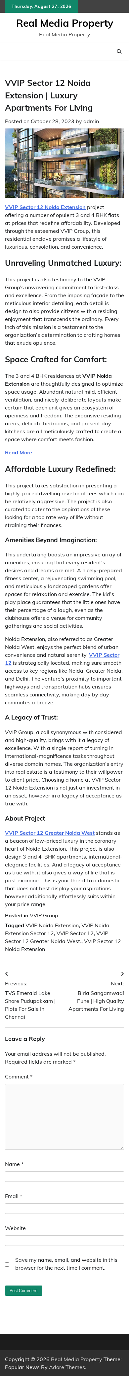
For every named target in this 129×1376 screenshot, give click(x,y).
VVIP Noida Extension (52, 925)
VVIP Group (44, 915)
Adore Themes (67, 1367)
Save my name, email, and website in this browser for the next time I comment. (66, 1263)
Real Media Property (64, 23)
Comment (18, 1076)
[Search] (119, 51)
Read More (18, 452)
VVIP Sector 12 (75, 933)
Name (14, 1164)
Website (15, 1228)
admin (91, 121)
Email (13, 1196)
